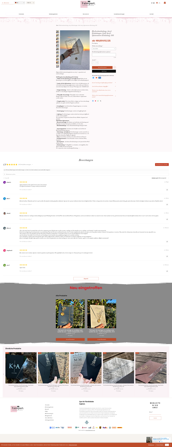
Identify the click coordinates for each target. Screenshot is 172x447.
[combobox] (104, 48)
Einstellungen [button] (151, 445)
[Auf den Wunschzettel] (114, 67)
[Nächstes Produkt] (118, 314)
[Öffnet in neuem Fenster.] (5, 183)
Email (150, 409)
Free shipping (95, 43)
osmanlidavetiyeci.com (90, 428)
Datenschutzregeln (73, 445)
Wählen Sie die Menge (97, 46)
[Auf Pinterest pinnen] (95, 101)
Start (57, 25)
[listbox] (30, 2)
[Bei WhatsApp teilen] (98, 101)
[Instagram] (154, 3)
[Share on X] (100, 101)
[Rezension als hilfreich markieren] (167, 190)
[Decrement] (93, 62)
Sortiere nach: (155, 178)
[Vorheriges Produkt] (54, 314)
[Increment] (97, 62)
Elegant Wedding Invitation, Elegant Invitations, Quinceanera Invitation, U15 (161, 439)
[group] (86, 319)
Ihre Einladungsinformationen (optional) (101, 52)
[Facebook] (152, 3)
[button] (30, 2)
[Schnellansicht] (70, 313)
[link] (165, 2)
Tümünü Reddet (159, 445)
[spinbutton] (95, 62)
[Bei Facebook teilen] (93, 101)
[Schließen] (170, 445)
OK (167, 445)
